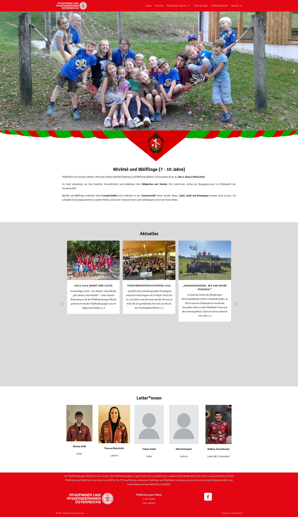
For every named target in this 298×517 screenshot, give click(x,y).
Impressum (225, 513)
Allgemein (132, 264)
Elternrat (148, 264)
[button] (4, 71)
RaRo (161, 264)
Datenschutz (237, 513)
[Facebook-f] (208, 497)
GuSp (90, 264)
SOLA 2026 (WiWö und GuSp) (93, 258)
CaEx (140, 264)
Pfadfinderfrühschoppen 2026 (149, 258)
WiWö (96, 264)
